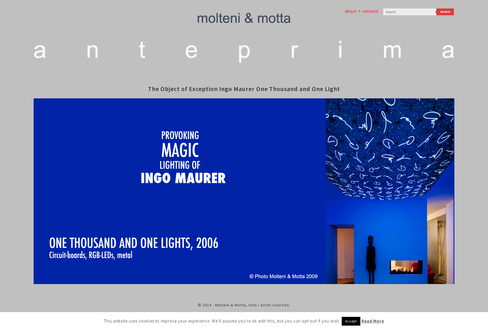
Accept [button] (351, 321)
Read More (372, 321)
